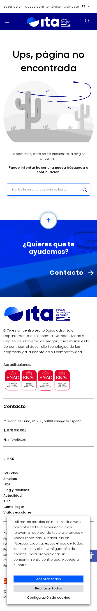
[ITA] (48, 26)
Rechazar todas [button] (48, 588)
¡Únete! (56, 7)
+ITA (7, 501)
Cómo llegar (13, 507)
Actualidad (12, 495)
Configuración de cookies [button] (48, 597)
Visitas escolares (17, 512)
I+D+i (7, 484)
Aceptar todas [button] (48, 579)
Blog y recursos (16, 490)
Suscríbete (11, 7)
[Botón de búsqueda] (87, 20)
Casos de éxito (37, 7)
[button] (91, 556)
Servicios (10, 473)
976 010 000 (16, 430)
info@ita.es (17, 439)
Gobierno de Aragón (40, 341)
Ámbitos (10, 478)
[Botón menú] (5, 21)
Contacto (71, 7)
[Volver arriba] (48, 220)
